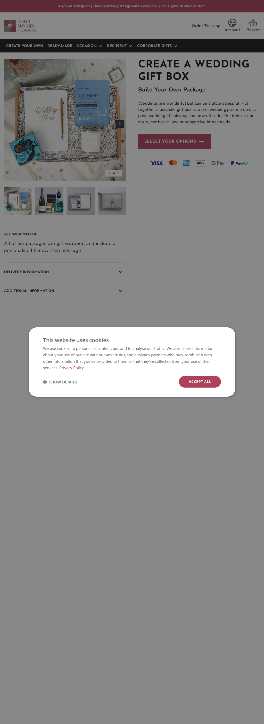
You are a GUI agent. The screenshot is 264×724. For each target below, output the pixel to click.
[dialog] (132, 362)
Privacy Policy (71, 367)
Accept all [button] (200, 381)
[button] (60, 382)
